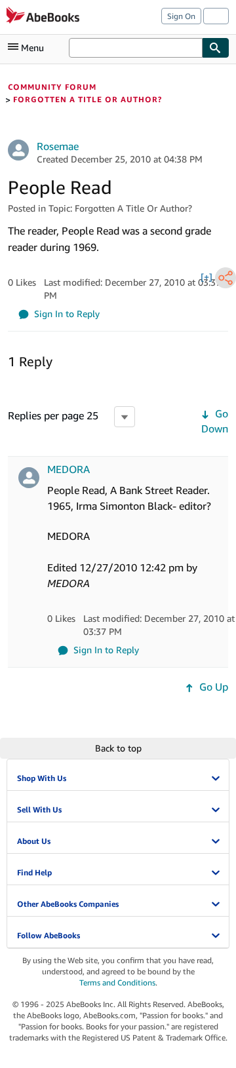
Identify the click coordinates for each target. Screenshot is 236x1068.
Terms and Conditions (117, 982)
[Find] (216, 48)
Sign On (181, 16)
